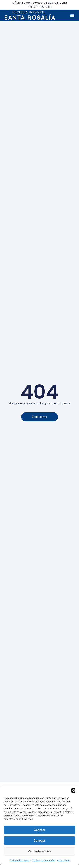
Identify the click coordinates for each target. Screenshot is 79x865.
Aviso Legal (63, 860)
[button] (73, 790)
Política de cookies (20, 860)
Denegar (39, 840)
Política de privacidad (43, 860)
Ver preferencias (39, 851)
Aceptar (39, 830)
